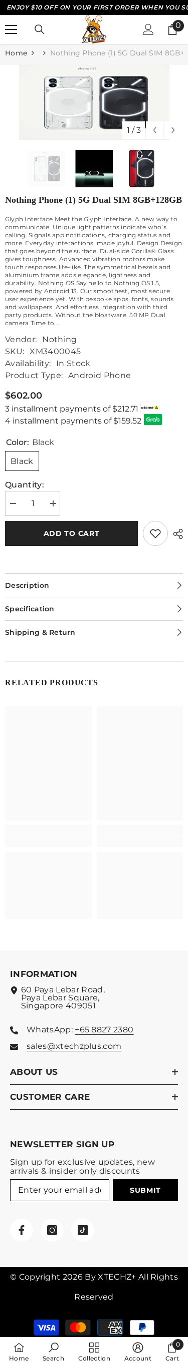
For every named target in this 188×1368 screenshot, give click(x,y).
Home (16, 53)
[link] (48, 841)
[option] (94, 102)
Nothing (59, 339)
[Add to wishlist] (155, 533)
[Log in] (148, 29)
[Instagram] (52, 1230)
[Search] (40, 29)
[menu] (11, 29)
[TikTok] (82, 1230)
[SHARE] (175, 534)
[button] (154, 130)
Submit (145, 1190)
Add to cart (72, 533)
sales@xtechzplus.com (74, 1046)
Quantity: (24, 485)
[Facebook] (21, 1230)
